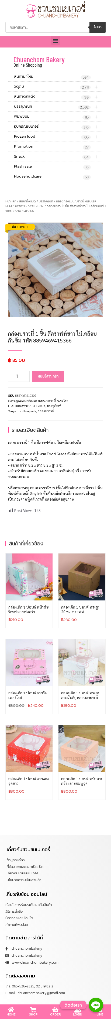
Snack (56, 156)
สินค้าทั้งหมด (27, 201)
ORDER (55, 1014)
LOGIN (77, 1014)
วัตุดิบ (56, 86)
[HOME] (11, 1010)
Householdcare (51, 176)
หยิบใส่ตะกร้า (48, 376)
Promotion (51, 146)
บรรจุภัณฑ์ (56, 106)
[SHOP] (33, 1010)
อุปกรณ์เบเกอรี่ (56, 126)
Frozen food (56, 136)
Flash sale (51, 166)
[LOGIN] (77, 1010)
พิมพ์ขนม (56, 116)
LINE (100, 1014)
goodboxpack (26, 411)
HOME (11, 1014)
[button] (55, 40)
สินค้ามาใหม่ (51, 76)
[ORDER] (55, 1010)
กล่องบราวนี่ (46, 411)
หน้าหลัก (10, 201)
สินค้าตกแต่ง (56, 96)
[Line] (96, 1005)
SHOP (33, 1014)
